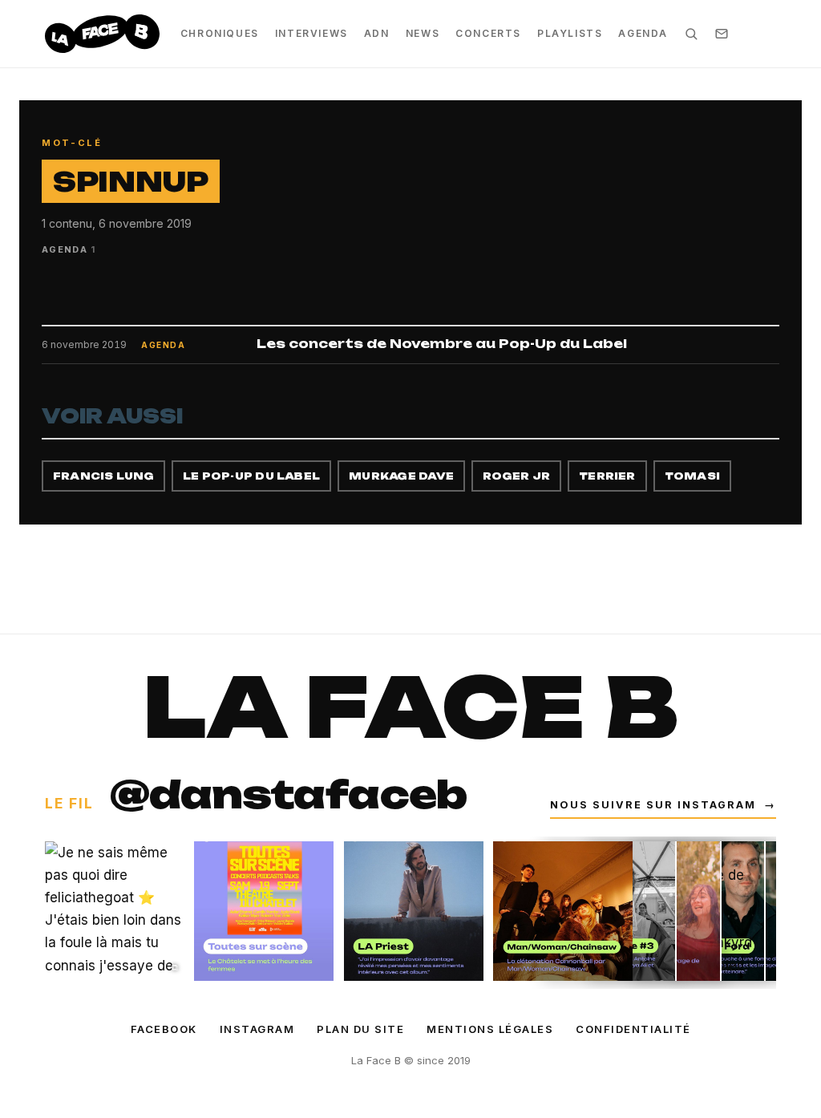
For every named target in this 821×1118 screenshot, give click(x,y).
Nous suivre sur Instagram (663, 805)
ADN (377, 33)
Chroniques (219, 33)
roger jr (516, 476)
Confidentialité (633, 1029)
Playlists (569, 33)
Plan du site (360, 1029)
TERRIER (607, 476)
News (422, 33)
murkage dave (401, 476)
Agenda (643, 33)
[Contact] (721, 33)
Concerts (488, 33)
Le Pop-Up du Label (251, 476)
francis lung (103, 476)
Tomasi (692, 476)
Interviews (311, 33)
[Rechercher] (691, 33)
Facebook (164, 1029)
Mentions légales (490, 1029)
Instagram (257, 1029)
